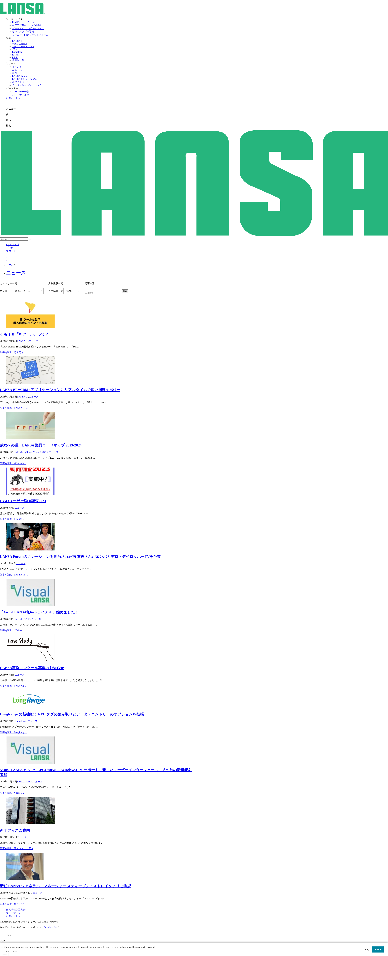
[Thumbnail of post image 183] (30, 494)
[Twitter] (6, 254)
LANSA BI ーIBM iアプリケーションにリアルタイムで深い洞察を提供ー (60, 390)
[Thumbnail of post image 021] (30, 549)
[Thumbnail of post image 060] (30, 823)
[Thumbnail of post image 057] (30, 383)
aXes (18, 452)
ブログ (9, 247)
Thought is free (50, 927)
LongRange (27, 452)
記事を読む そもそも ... (13, 352)
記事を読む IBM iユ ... (12, 519)
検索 (125, 291)
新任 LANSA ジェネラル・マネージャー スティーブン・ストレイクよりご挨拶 (65, 886)
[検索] (30, 239)
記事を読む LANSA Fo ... (14, 574)
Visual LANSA (40, 452)
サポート (11, 251)
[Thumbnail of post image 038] (30, 605)
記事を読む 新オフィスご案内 (16, 848)
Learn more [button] (11, 951)
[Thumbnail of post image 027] (30, 763)
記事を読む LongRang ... (13, 732)
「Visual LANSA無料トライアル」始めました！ (39, 612)
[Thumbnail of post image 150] (25, 879)
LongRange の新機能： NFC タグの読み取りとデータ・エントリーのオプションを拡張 (72, 714)
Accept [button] (378, 949)
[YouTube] (6, 259)
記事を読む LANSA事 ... (13, 686)
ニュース (33, 341)
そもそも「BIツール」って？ (24, 334)
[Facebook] (6, 256)
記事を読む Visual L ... (12, 793)
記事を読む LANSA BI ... (14, 408)
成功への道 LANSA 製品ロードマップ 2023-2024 (41, 445)
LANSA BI (22, 341)
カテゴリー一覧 (8, 291)
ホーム (9, 264)
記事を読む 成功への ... (13, 463)
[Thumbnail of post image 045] (30, 661)
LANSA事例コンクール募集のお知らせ (32, 668)
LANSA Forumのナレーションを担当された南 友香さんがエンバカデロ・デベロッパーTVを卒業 (80, 557)
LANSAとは (12, 244)
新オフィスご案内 (15, 830)
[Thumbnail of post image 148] (30, 327)
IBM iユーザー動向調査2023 (23, 501)
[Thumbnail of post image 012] (29, 707)
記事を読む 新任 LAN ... (13, 904)
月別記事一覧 (55, 291)
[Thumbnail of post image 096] (30, 438)
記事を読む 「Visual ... (12, 630)
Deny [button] (366, 949)
